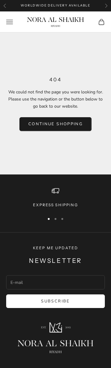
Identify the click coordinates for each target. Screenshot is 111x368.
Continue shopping (55, 124)
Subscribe (55, 301)
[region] (55, 197)
